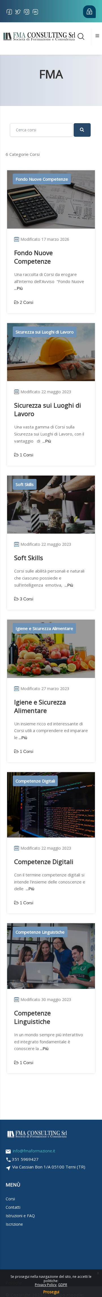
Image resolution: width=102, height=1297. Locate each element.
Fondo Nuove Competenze (33, 256)
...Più (18, 288)
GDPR (62, 1284)
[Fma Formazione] (39, 36)
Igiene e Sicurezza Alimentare (40, 706)
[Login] (88, 11)
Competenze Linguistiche (32, 1017)
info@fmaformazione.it (34, 1151)
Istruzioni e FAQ (20, 1215)
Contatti (13, 1207)
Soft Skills (28, 557)
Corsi (10, 1198)
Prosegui (51, 1291)
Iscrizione (14, 1224)
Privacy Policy (45, 1284)
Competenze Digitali (43, 861)
